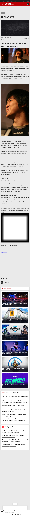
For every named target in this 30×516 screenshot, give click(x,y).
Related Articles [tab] (6, 288)
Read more (18, 514)
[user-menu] (28, 4)
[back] (2, 17)
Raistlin (6, 282)
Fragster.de (4, 252)
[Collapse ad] (15, 504)
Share (25, 38)
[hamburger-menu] (2, 4)
